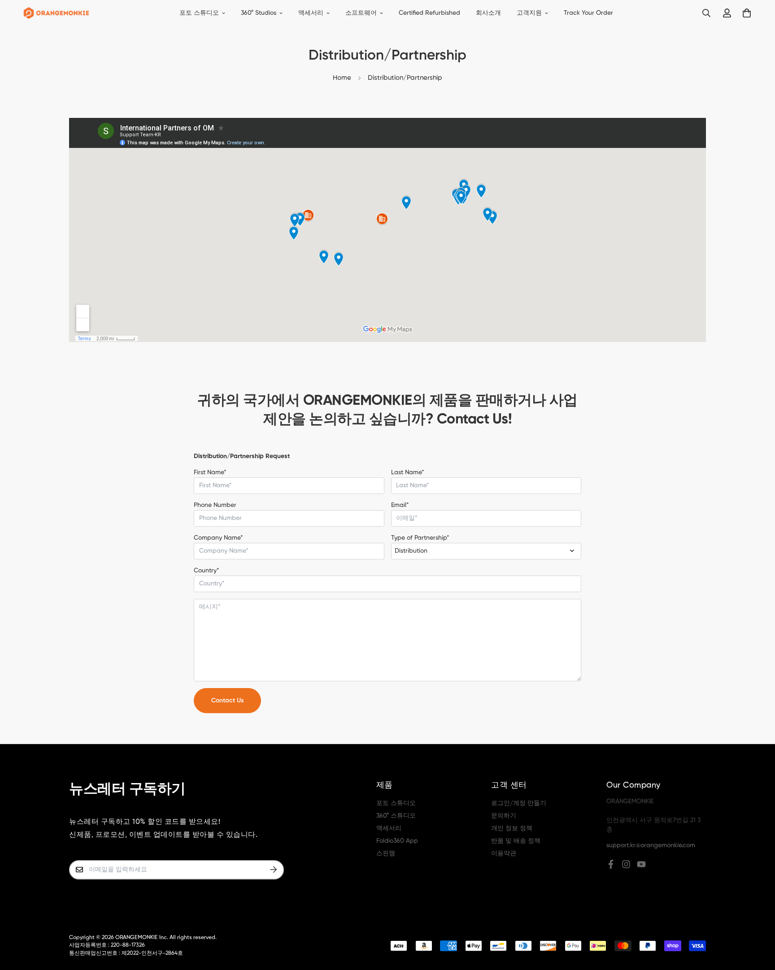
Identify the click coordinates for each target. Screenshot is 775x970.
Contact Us (227, 700)
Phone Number (215, 505)
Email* (400, 505)
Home (342, 77)
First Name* (210, 472)
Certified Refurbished (429, 13)
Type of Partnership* (420, 538)
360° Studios (258, 13)
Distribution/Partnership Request (242, 456)
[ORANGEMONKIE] (56, 13)
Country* (206, 570)
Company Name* (218, 538)
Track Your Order (588, 13)
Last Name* (407, 472)
